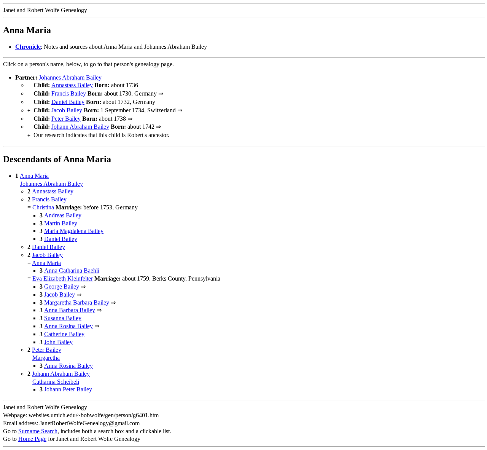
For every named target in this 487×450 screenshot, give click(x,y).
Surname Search (37, 431)
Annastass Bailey (72, 85)
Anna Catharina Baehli (71, 270)
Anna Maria (34, 175)
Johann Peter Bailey (68, 389)
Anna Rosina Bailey (68, 326)
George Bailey (61, 286)
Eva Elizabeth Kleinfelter (62, 278)
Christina (43, 207)
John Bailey (58, 342)
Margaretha (46, 357)
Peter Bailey (66, 118)
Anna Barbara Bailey (69, 310)
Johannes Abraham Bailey (70, 77)
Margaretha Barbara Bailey (76, 302)
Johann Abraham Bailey (80, 126)
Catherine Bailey (64, 334)
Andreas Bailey (62, 215)
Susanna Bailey (62, 318)
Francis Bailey (68, 93)
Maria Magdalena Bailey (73, 231)
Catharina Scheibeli (55, 381)
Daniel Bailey (67, 102)
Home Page (32, 439)
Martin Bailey (60, 223)
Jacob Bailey (66, 110)
